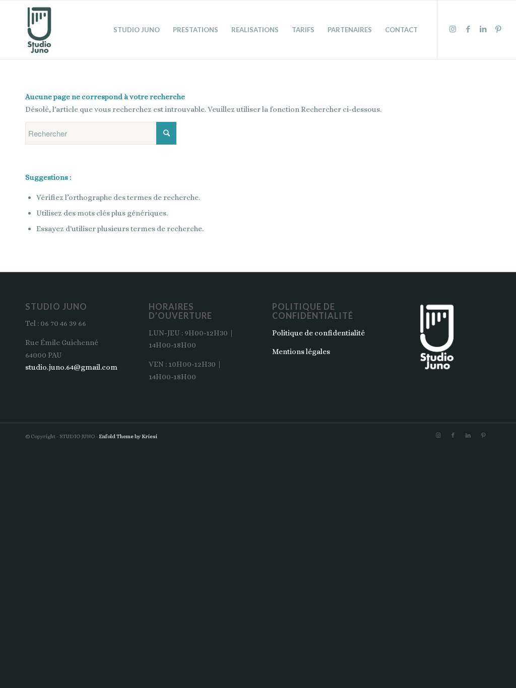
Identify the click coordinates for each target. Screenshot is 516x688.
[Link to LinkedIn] (483, 29)
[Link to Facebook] (468, 29)
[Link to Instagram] (453, 29)
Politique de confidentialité (318, 332)
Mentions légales (301, 351)
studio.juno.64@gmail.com (71, 367)
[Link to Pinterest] (498, 29)
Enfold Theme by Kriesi (128, 436)
